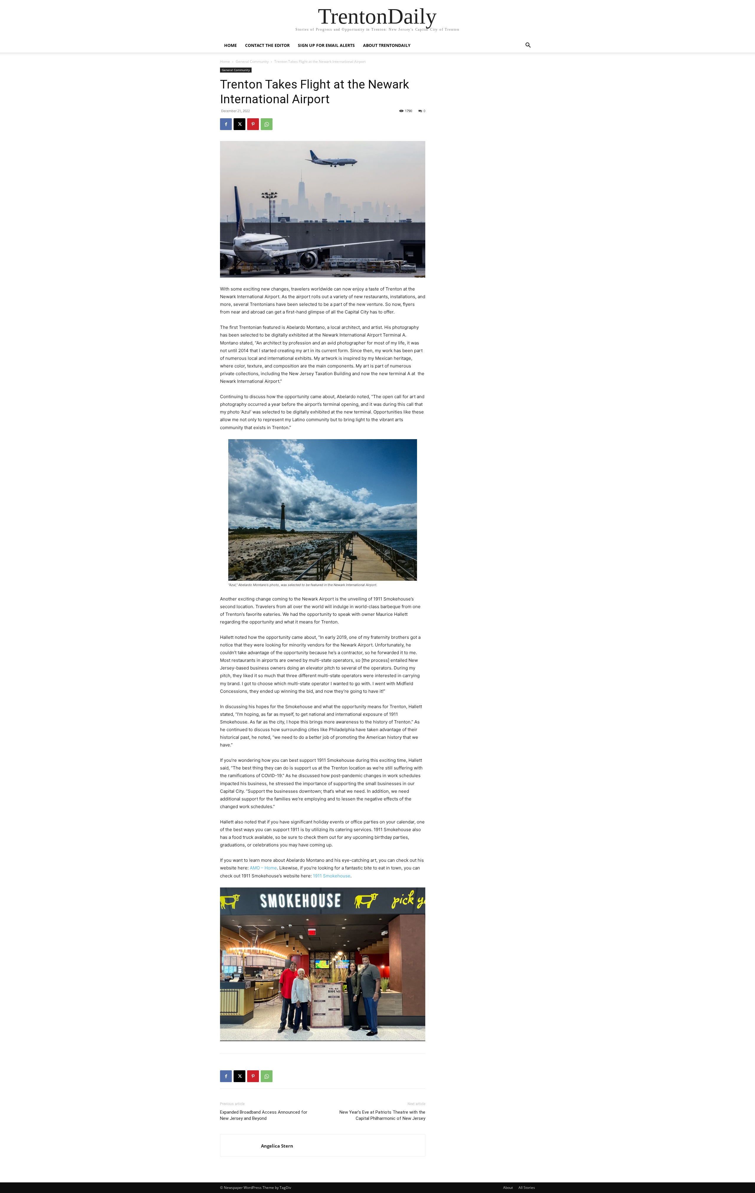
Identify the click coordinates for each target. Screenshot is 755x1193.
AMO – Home (263, 868)
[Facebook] (226, 124)
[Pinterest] (253, 124)
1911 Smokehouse (331, 876)
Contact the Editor (267, 45)
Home (230, 45)
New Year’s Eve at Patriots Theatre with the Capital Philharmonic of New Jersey (382, 1115)
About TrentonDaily (387, 45)
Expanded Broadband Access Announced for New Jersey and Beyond (263, 1115)
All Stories (526, 1187)
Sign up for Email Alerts (326, 45)
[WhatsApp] (267, 124)
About (508, 1187)
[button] (528, 46)
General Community (252, 61)
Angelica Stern (277, 1146)
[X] (239, 124)
